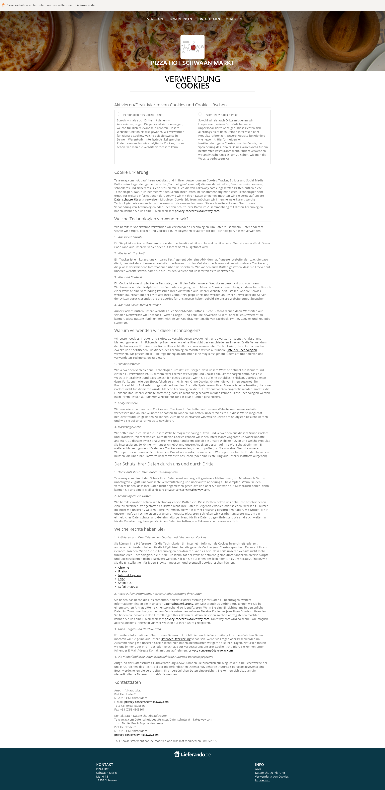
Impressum (233, 19)
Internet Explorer (129, 575)
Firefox (122, 571)
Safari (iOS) (125, 583)
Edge (121, 579)
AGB (258, 769)
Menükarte (156, 19)
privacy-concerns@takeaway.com (197, 211)
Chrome (123, 567)
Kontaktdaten (208, 19)
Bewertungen (181, 19)
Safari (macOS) (128, 586)
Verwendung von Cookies (272, 776)
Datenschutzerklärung (129, 199)
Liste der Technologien (242, 350)
